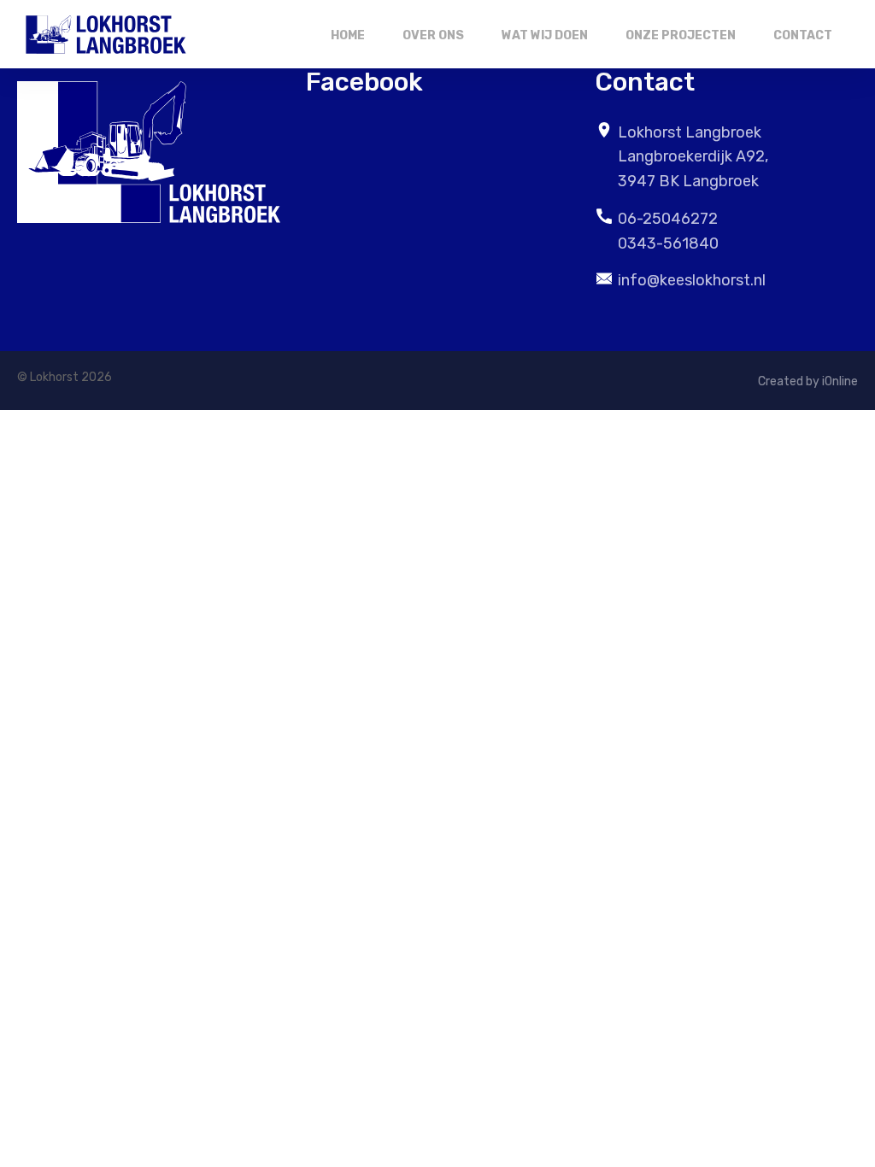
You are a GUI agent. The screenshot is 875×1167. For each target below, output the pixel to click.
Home (348, 35)
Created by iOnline (808, 381)
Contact (802, 35)
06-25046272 (668, 218)
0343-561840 (668, 243)
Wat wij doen (545, 35)
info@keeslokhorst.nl (692, 280)
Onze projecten (680, 35)
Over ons (433, 35)
